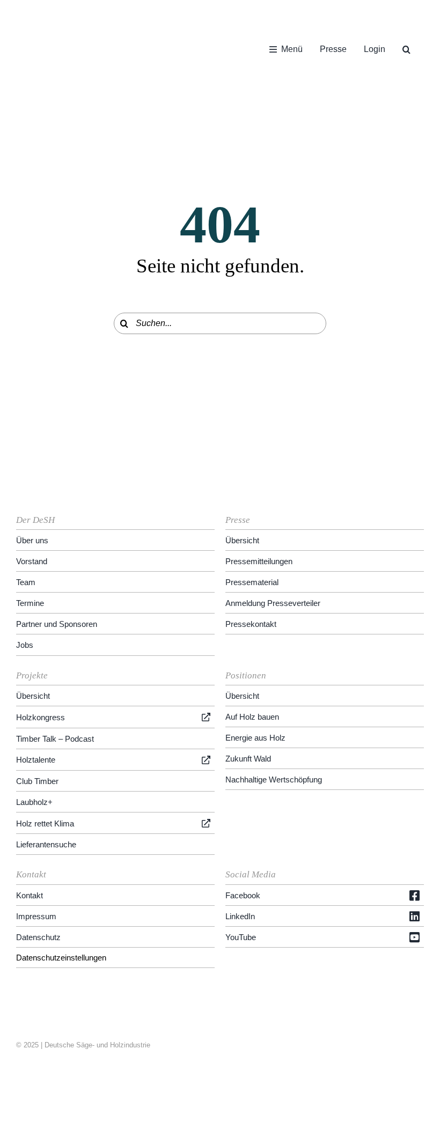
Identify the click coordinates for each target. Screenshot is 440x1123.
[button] (406, 49)
